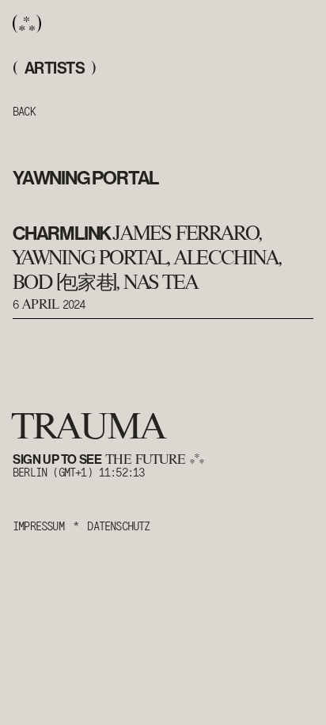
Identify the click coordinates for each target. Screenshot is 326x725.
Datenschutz (118, 525)
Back (24, 110)
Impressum (38, 525)
